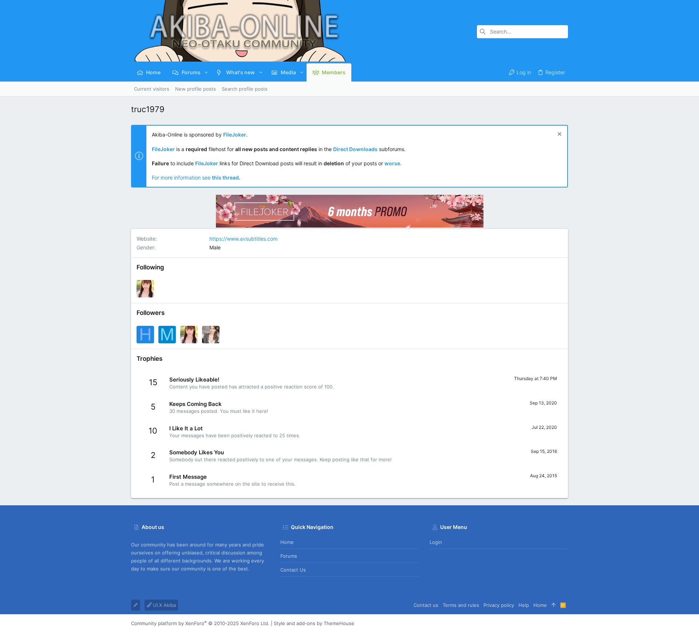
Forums (288, 556)
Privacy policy (498, 605)
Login (436, 542)
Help (523, 605)
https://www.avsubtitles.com (243, 239)
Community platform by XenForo (200, 623)
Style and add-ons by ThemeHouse (314, 623)
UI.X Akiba (163, 605)
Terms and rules (461, 605)
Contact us (293, 570)
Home (287, 542)
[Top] (553, 605)
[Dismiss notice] (559, 135)
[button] (206, 72)
